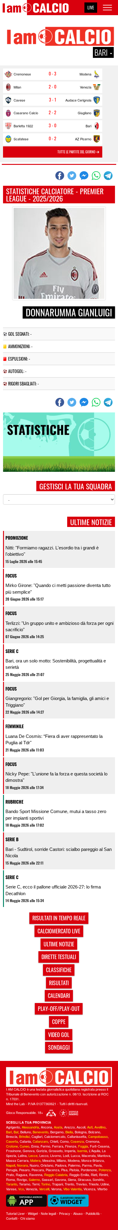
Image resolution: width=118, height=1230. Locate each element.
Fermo (45, 1146)
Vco (21, 1188)
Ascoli (81, 1127)
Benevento (40, 1131)
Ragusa (21, 1174)
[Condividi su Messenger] (85, 175)
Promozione (16, 538)
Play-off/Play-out (59, 1008)
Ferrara (57, 1146)
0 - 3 (52, 74)
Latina (22, 1155)
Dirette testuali (58, 957)
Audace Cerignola (78, 100)
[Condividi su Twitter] (73, 175)
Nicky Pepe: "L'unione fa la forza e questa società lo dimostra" (56, 777)
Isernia (82, 1150)
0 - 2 (52, 138)
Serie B (11, 839)
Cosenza (77, 1141)
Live (90, 7)
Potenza (105, 1169)
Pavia (97, 1165)
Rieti (94, 1174)
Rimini (103, 1174)
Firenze (70, 1146)
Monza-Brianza (92, 1160)
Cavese (19, 100)
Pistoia (74, 1169)
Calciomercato (54, 1136)
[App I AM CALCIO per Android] (26, 1200)
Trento (69, 1184)
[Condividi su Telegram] (109, 175)
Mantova (103, 1155)
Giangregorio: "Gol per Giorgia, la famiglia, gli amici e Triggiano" (57, 701)
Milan (17, 87)
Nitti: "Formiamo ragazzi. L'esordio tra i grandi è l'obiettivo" (52, 551)
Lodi (66, 1155)
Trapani (57, 1184)
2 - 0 (52, 87)
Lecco (43, 1155)
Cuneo (24, 1146)
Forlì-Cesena (99, 1146)
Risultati (59, 983)
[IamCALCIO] (59, 1077)
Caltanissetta (76, 1136)
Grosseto (56, 1150)
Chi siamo (27, 1218)
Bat (16, 1131)
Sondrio (98, 1179)
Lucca (75, 1155)
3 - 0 (52, 125)
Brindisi (24, 1136)
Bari (88, 125)
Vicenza (89, 1188)
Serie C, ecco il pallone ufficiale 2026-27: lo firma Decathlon (53, 890)
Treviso (81, 1184)
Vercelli (44, 1188)
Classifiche (58, 970)
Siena (72, 1179)
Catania (25, 1141)
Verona (56, 1188)
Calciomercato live (59, 931)
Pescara (37, 1169)
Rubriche (14, 801)
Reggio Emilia (79, 1174)
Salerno (34, 1179)
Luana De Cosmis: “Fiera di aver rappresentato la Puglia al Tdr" (54, 739)
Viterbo (102, 1188)
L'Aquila (94, 1150)
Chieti (54, 1141)
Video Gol (58, 1034)
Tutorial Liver (15, 1213)
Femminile (14, 726)
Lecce (33, 1155)
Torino (45, 1184)
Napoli (10, 1165)
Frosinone (13, 1150)
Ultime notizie (59, 944)
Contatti (11, 1218)
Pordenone (89, 1169)
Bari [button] (101, 52)
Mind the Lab (15, 1103)
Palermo (74, 1165)
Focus (11, 575)
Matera (35, 1160)
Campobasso (98, 1136)
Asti (90, 1127)
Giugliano (84, 112)
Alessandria (30, 1127)
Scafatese (21, 138)
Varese (11, 1188)
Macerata (89, 1155)
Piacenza (52, 1169)
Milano (61, 1160)
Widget (33, 1213)
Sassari (47, 1179)
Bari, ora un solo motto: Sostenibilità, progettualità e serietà (55, 664)
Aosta (58, 1127)
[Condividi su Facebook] (60, 175)
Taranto (11, 1184)
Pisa (64, 1169)
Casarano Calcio (26, 112)
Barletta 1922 (23, 125)
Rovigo (22, 1179)
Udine (104, 1184)
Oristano (47, 1165)
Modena (85, 74)
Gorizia (41, 1150)
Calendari (59, 995)
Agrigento (13, 1127)
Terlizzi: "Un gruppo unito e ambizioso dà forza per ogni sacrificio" (59, 626)
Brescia (11, 1136)
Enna (35, 1146)
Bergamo (57, 1131)
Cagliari (36, 1136)
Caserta (12, 1141)
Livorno (55, 1155)
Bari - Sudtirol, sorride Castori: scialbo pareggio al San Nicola (58, 852)
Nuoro (34, 1165)
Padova (60, 1165)
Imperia (69, 1150)
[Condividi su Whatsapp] (97, 175)
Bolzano (94, 1131)
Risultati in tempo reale (58, 918)
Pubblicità (93, 1213)
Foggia (83, 1146)
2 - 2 (52, 112)
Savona (60, 1179)
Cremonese (22, 74)
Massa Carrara (17, 1160)
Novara (22, 1165)
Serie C (11, 651)
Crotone (12, 1146)
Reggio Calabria (55, 1174)
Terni (35, 1184)
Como (64, 1141)
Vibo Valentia (72, 1188)
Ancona (46, 1127)
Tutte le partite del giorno (76, 151)
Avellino (100, 1127)
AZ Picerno (83, 138)
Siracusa (84, 1179)
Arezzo (69, 1127)
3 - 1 (52, 100)
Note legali (48, 1213)
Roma (10, 1179)
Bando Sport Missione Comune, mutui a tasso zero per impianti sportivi (55, 814)
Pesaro (24, 1169)
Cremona (92, 1141)
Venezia (85, 87)
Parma (87, 1165)
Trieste (94, 1184)
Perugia (11, 1169)
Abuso (78, 1213)
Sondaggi (59, 1047)
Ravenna (35, 1174)
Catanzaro (40, 1141)
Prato (10, 1174)
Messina (48, 1160)
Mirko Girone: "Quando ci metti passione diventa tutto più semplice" (57, 588)
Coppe (58, 1021)
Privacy (64, 1213)
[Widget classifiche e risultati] (68, 1200)
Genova (28, 1150)
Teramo (24, 1184)
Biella (69, 1131)
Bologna (81, 1131)
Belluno (25, 1131)
